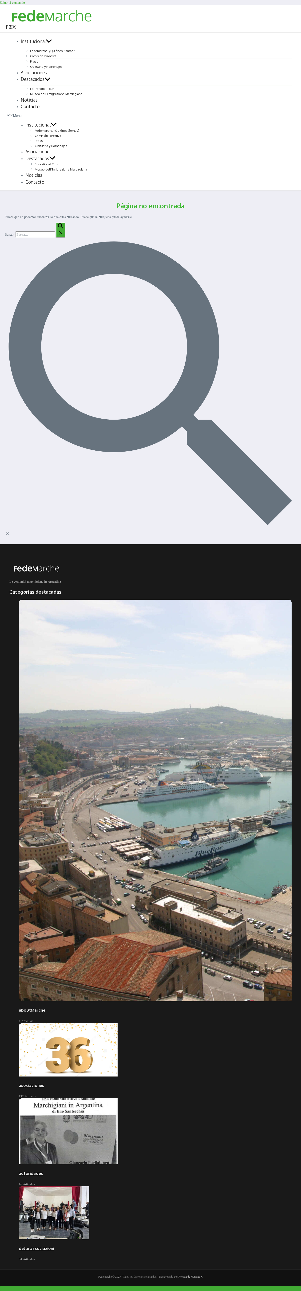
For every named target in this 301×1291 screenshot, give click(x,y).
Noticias (29, 100)
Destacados (32, 79)
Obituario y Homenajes (46, 66)
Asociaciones (34, 72)
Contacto (30, 106)
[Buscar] (60, 230)
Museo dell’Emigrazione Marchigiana (56, 94)
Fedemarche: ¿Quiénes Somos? (52, 51)
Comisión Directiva (43, 56)
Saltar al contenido (12, 2)
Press (34, 61)
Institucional (33, 41)
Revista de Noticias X (190, 1276)
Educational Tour (42, 89)
